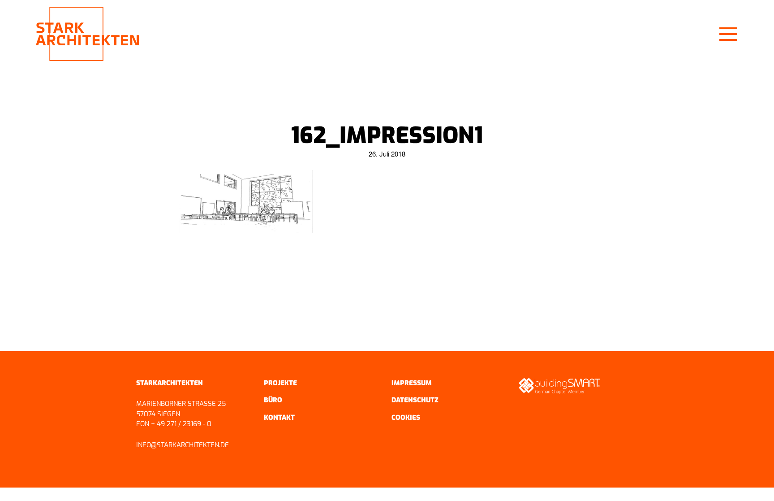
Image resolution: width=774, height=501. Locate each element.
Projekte (280, 383)
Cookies (405, 417)
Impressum (411, 383)
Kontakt (279, 417)
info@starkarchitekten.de (182, 444)
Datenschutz (415, 400)
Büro (273, 400)
